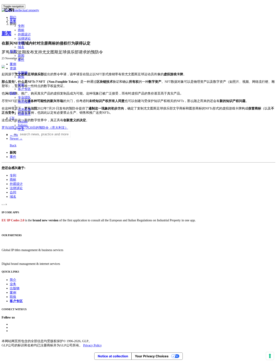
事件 (21, 60)
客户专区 (24, 89)
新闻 (21, 55)
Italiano (22, 125)
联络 (13, 296)
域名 (21, 47)
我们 (13, 17)
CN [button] (12, 118)
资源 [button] (13, 68)
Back (13, 145)
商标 (21, 30)
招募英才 (24, 114)
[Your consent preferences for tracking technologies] (270, 356)
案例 (13, 64)
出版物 (23, 72)
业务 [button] (13, 21)
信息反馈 (24, 109)
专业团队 (24, 97)
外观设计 (24, 34)
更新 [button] (13, 51)
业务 (13, 284)
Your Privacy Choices (152, 356)
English (23, 121)
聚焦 (21, 77)
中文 (21, 129)
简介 (13, 279)
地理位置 (24, 101)
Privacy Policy (92, 345)
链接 (21, 84)
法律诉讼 (24, 38)
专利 (21, 26)
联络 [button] (13, 93)
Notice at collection (113, 356)
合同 (21, 43)
